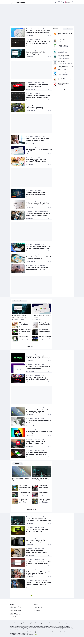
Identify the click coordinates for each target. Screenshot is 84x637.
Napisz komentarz (31, 46)
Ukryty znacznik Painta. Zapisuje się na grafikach (39, 150)
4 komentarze (30, 523)
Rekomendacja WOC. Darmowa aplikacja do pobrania (25, 337)
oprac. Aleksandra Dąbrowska (41, 211)
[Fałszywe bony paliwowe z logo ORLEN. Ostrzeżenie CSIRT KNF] (35, 488)
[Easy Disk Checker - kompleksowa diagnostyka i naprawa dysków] (18, 96)
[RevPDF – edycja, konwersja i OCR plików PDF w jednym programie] (18, 42)
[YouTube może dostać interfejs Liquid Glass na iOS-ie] (18, 86)
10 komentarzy (30, 371)
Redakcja (25, 623)
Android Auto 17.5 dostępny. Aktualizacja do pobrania (25, 486)
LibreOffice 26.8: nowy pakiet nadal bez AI (38, 421)
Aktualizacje (67, 28)
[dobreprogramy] (20, 2)
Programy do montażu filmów (15, 610)
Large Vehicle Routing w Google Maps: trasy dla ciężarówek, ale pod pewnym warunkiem (25, 493)
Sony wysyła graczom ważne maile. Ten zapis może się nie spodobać (38, 247)
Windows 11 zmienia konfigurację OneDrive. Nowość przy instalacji (38, 31)
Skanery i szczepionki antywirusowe (62, 86)
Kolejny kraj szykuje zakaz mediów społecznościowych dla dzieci (38, 583)
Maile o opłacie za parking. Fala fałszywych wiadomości (43, 493)
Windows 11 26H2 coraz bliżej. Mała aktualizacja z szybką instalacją (38, 562)
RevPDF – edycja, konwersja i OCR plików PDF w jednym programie (38, 42)
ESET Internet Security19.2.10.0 (63, 50)
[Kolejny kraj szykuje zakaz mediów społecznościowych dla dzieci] (18, 583)
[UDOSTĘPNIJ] (50, 35)
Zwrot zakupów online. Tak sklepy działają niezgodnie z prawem (38, 214)
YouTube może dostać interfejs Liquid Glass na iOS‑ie (37, 85)
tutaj (36, 634)
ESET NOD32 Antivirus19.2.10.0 (63, 56)
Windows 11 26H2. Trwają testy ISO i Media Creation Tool (38, 367)
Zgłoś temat (44, 623)
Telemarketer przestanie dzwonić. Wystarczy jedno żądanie (38, 139)
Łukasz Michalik (22, 502)
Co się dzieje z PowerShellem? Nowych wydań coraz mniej (36, 193)
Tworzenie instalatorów (63, 74)
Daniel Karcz (37, 39)
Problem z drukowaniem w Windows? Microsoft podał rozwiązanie (36, 552)
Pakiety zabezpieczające (63, 52)
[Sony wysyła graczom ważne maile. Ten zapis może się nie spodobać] (18, 247)
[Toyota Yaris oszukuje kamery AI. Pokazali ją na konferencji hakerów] (35, 501)
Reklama (37, 623)
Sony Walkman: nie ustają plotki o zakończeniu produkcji (37, 107)
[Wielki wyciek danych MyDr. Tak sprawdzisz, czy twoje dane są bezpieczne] (18, 204)
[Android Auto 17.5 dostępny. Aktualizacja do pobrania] (15, 488)
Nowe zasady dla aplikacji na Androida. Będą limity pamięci (38, 357)
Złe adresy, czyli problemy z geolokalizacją (23, 500)
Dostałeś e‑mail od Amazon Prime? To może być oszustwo (38, 258)
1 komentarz (30, 35)
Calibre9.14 (61, 39)
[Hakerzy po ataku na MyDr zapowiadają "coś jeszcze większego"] (18, 53)
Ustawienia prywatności (65, 623)
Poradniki (35, 606)
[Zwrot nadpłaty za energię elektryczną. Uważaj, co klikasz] (35, 332)
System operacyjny (37, 610)
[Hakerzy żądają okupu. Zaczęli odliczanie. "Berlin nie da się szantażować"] (18, 161)
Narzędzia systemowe (63, 46)
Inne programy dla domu (63, 41)
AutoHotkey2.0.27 (62, 45)
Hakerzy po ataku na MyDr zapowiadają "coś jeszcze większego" (35, 54)
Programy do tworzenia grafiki (15, 614)
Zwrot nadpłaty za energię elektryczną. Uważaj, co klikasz (44, 330)
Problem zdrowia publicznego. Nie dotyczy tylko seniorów (38, 573)
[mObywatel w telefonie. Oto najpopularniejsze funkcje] (18, 443)
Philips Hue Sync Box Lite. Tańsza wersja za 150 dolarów (37, 530)
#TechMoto (17, 463)
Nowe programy (13, 616)
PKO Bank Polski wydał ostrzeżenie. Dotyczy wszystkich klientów (45, 337)
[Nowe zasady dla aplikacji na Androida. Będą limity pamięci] (18, 357)
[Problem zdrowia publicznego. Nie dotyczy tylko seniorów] (18, 573)
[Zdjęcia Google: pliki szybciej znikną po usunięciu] (18, 432)
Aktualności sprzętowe (38, 607)
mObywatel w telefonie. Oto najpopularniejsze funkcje (36, 442)
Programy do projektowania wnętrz (16, 608)
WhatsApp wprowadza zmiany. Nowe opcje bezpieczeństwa (25, 330)
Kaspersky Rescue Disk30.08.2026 (63, 84)
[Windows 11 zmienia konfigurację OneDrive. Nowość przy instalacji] (18, 32)
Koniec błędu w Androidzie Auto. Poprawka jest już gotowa (37, 411)
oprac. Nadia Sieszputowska (41, 50)
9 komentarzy (30, 197)
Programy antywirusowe (63, 36)
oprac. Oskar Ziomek (39, 28)
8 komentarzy (30, 381)
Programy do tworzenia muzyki (15, 607)
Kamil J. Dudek (38, 103)
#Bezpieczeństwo (19, 301)
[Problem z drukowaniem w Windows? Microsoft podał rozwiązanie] (18, 552)
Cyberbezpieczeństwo (38, 608)
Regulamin (31, 623)
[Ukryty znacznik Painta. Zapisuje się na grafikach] (18, 150)
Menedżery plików (62, 69)
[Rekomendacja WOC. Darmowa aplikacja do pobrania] (15, 338)
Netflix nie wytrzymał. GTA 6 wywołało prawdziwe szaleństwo (37, 378)
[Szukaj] (56, 2)
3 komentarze (30, 164)
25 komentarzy (30, 555)
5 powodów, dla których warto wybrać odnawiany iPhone (37, 268)
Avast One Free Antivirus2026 (65, 33)
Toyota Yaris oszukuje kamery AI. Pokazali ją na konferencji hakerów (45, 500)
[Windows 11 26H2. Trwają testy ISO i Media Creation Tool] (18, 368)
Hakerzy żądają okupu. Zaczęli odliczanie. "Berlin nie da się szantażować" (36, 161)
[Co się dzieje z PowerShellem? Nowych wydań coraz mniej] (18, 193)
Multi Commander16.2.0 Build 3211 (65, 67)
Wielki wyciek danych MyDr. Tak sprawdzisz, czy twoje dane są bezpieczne (37, 205)
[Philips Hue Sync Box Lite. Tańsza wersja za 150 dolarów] (18, 530)
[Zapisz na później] (48, 35)
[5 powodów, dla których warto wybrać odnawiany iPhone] (18, 268)
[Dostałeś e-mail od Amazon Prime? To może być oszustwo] (18, 258)
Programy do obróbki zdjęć (15, 606)
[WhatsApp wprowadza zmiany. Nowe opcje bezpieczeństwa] (15, 332)
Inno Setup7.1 (61, 73)
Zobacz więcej (31, 346)
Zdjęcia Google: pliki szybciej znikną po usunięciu (39, 432)
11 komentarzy (30, 143)
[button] (72, 2)
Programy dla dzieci (13, 613)
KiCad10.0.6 (61, 78)
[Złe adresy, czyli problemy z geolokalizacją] (15, 501)
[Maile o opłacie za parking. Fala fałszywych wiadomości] (35, 494)
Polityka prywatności (53, 623)
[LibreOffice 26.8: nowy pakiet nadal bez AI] (18, 421)
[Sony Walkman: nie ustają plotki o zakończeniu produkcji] (18, 107)
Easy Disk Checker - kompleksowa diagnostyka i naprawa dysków (38, 96)
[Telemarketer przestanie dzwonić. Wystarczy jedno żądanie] (18, 139)
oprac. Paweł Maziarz (39, 244)
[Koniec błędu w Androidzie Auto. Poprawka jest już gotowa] (18, 411)
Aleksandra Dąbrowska (40, 136)
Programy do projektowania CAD (65, 63)
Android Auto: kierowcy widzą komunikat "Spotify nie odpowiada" (41, 479)
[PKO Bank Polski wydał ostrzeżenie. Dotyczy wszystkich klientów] (35, 338)
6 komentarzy (30, 56)
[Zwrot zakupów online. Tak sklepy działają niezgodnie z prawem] (18, 215)
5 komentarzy (30, 153)
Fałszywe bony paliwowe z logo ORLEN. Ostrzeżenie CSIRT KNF (44, 486)
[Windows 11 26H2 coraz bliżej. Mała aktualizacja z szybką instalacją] (18, 562)
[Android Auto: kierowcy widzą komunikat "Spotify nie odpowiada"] (41, 471)
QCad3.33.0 (61, 62)
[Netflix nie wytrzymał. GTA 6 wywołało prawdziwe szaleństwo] (18, 378)
